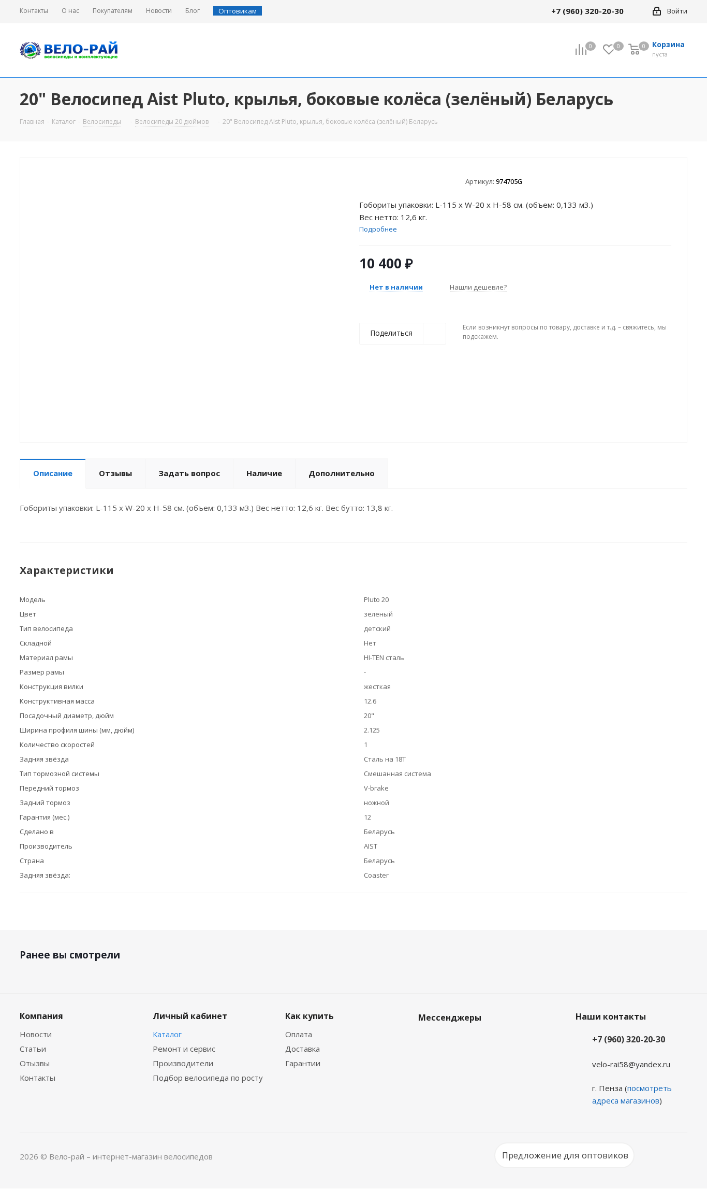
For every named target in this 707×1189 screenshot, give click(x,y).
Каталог (167, 1034)
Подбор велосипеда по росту (208, 1077)
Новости (36, 1034)
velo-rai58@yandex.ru (631, 1064)
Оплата (298, 1034)
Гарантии (302, 1063)
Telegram (454, 1042)
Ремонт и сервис (184, 1048)
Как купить (309, 1016)
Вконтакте (428, 1042)
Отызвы (35, 1063)
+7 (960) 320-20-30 (628, 1039)
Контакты (37, 1077)
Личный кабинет (190, 1016)
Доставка (302, 1048)
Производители (183, 1063)
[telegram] (639, 11)
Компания (41, 1016)
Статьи (33, 1048)
